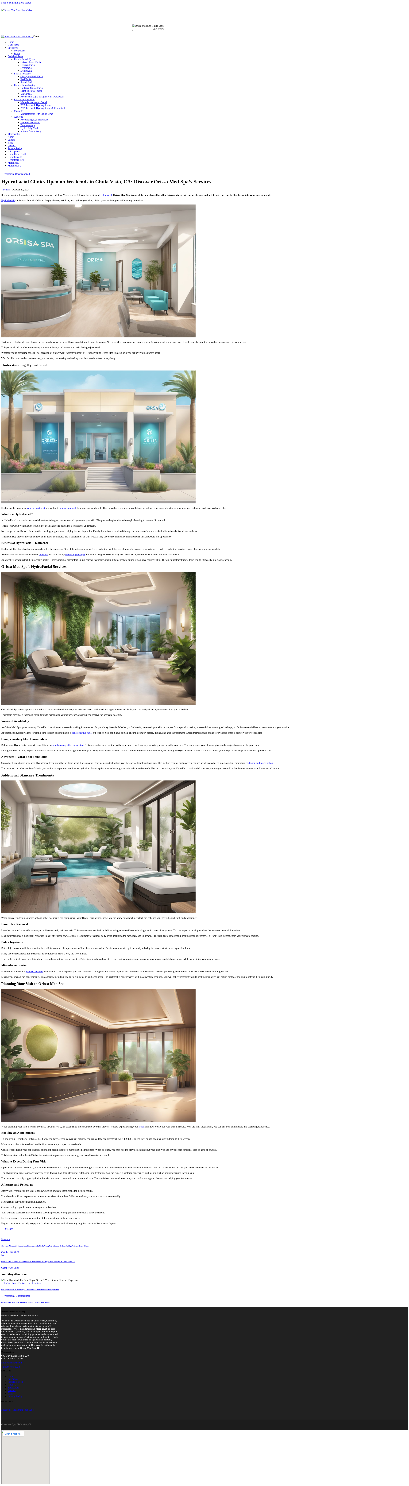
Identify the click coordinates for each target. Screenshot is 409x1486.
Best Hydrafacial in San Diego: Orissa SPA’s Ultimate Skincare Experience (30, 1289)
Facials (21, 1283)
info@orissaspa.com (11, 1362)
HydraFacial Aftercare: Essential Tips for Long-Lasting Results (25, 1302)
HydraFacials (8, 200)
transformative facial (82, 732)
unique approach (68, 508)
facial (141, 1126)
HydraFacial (105, 195)
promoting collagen (75, 554)
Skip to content (8, 2)
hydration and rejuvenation (259, 763)
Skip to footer (24, 2)
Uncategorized (22, 174)
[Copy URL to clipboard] (32, 1234)
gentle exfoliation (34, 971)
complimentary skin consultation (67, 745)
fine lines (43, 554)
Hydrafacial (8, 174)
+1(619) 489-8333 (10, 1366)
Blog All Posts (10, 1283)
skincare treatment (36, 508)
